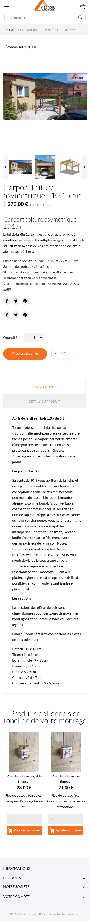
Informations (16, 868)
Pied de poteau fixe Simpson (66, 778)
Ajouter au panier (25, 353)
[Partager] (6, 301)
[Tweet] (15, 301)
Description (45, 387)
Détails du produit (44, 401)
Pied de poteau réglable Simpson (24, 778)
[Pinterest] (25, 301)
